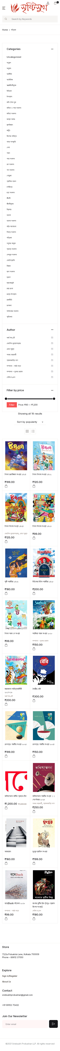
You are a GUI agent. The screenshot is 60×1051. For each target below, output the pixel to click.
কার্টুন (8, 130)
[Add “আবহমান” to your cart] (6, 863)
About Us (6, 981)
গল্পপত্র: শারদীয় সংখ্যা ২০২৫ (16, 744)
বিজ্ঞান (9, 266)
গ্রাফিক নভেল (11, 181)
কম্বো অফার (11, 119)
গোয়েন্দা (9, 175)
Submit (53, 1024)
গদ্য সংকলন (11, 158)
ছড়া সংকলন (11, 192)
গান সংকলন (10, 170)
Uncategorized (14, 57)
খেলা (8, 147)
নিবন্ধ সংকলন (11, 232)
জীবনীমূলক (10, 203)
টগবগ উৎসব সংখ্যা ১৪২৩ (41, 526)
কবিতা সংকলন (11, 113)
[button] (48, 3)
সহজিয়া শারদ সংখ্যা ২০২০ (42, 633)
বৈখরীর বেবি (36, 688)
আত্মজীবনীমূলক (11, 85)
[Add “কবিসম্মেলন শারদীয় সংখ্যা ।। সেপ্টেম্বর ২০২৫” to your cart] (33, 811)
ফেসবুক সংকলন (12, 254)
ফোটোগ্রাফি (11, 260)
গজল (8, 153)
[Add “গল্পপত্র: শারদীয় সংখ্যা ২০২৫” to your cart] (6, 756)
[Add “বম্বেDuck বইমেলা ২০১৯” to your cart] (6, 919)
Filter (12, 404)
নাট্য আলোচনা (11, 226)
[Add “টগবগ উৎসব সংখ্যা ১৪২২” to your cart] (33, 486)
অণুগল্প (9, 62)
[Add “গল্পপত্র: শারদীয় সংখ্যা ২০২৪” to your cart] (33, 756)
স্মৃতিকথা (9, 316)
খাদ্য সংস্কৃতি (11, 141)
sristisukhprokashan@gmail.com (17, 995)
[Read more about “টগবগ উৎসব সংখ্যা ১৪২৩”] (33, 538)
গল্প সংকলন (10, 164)
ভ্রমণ (8, 277)
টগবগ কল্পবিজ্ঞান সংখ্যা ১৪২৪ (15, 474)
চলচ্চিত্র (9, 187)
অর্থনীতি (9, 74)
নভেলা (9, 215)
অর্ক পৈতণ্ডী (9, 696)
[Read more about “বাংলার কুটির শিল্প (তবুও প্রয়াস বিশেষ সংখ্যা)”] (33, 919)
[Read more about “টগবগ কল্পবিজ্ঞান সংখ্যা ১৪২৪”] (6, 486)
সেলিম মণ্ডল (36, 910)
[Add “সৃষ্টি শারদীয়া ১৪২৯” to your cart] (6, 593)
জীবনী (8, 198)
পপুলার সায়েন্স (11, 243)
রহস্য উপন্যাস (11, 294)
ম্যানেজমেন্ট (10, 282)
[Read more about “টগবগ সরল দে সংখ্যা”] (6, 645)
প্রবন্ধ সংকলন (11, 249)
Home (5, 30)
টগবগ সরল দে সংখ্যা (12, 633)
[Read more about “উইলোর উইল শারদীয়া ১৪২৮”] (33, 593)
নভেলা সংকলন (11, 220)
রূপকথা (9, 305)
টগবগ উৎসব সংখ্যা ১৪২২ (41, 474)
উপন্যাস (9, 96)
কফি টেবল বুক (11, 102)
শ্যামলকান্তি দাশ (48, 803)
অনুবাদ (9, 68)
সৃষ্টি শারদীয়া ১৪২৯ (11, 581)
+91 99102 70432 (10, 1005)
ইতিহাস (9, 91)
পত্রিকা (9, 237)
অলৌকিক (10, 79)
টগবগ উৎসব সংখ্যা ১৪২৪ (14, 526)
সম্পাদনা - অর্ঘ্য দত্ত (12, 910)
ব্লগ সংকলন (11, 271)
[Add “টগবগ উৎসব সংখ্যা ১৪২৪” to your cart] (6, 541)
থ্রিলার (9, 209)
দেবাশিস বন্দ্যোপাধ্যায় (12, 533)
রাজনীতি (9, 299)
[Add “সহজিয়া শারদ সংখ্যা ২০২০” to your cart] (33, 649)
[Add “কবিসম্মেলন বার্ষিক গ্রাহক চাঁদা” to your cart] (6, 808)
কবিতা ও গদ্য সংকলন (14, 108)
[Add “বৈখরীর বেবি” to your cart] (33, 700)
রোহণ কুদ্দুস (23, 533)
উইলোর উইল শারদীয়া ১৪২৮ (42, 581)
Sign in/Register (9, 976)
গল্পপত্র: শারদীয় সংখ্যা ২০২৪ (43, 744)
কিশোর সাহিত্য (12, 136)
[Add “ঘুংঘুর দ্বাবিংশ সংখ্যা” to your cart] (33, 863)
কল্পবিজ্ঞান (10, 124)
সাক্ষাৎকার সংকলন (12, 311)
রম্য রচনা (10, 288)
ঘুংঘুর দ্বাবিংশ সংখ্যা (39, 851)
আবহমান (8, 851)
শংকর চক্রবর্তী (37, 803)
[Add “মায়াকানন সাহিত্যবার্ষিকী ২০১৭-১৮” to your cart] (6, 704)
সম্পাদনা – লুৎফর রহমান (40, 640)
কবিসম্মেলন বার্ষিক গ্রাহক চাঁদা (15, 796)
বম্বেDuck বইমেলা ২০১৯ (15, 903)
